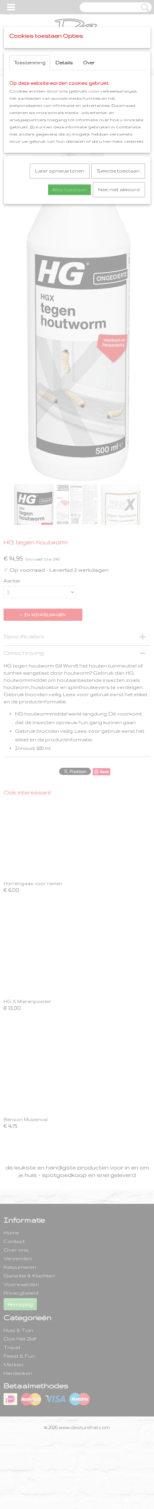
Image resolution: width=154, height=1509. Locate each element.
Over (89, 62)
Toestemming (29, 62)
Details (64, 62)
